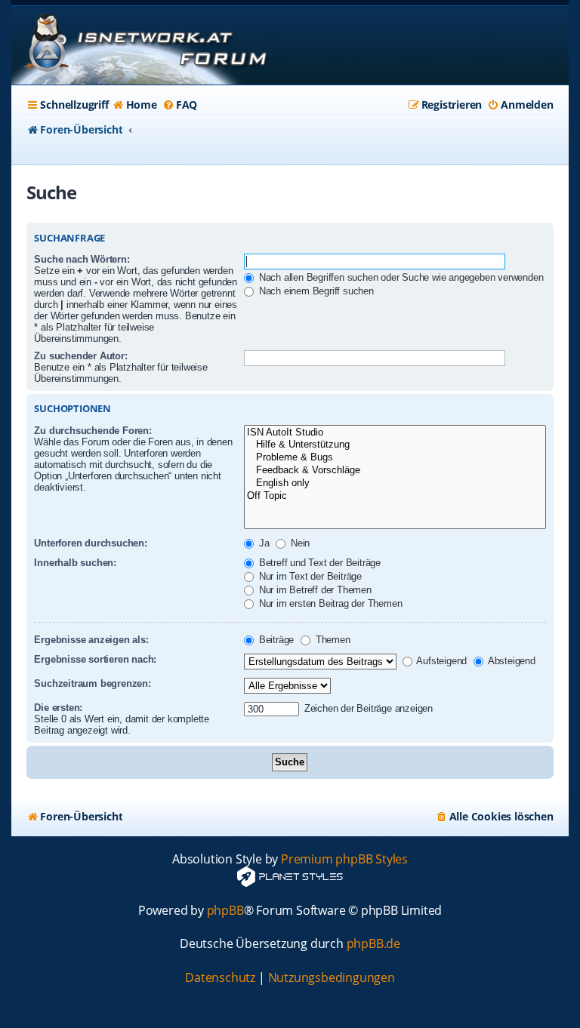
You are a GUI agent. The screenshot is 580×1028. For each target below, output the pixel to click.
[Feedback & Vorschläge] (395, 470)
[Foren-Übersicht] (143, 45)
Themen (331, 639)
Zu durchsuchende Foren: (92, 430)
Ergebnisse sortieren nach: (95, 659)
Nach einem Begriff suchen (315, 291)
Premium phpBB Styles (344, 859)
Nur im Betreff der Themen (314, 590)
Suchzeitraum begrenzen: (92, 683)
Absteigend (510, 660)
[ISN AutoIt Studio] (395, 432)
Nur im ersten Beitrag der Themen (329, 603)
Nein (299, 543)
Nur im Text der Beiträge (309, 576)
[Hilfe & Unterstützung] (395, 445)
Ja (262, 543)
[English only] (395, 483)
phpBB (225, 911)
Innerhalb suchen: (75, 562)
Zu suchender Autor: (80, 356)
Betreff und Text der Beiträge (318, 562)
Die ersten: (58, 707)
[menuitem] (135, 105)
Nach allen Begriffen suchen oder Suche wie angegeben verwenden (399, 277)
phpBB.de (373, 944)
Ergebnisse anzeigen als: (91, 639)
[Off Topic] (395, 496)
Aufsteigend (441, 660)
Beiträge (275, 639)
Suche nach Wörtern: (81, 259)
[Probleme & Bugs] (395, 457)
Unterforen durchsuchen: (90, 543)
